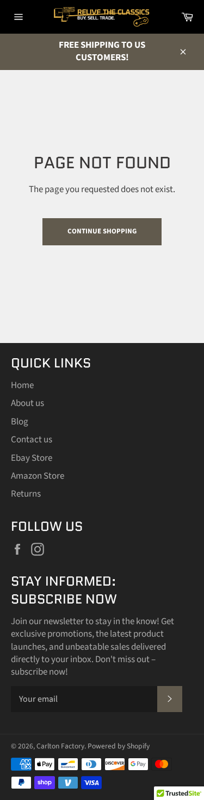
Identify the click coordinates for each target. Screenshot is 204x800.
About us (27, 403)
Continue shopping (102, 231)
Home (22, 385)
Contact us (31, 439)
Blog (19, 421)
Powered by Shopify (119, 746)
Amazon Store (37, 475)
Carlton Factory (60, 746)
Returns (26, 493)
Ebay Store (31, 458)
